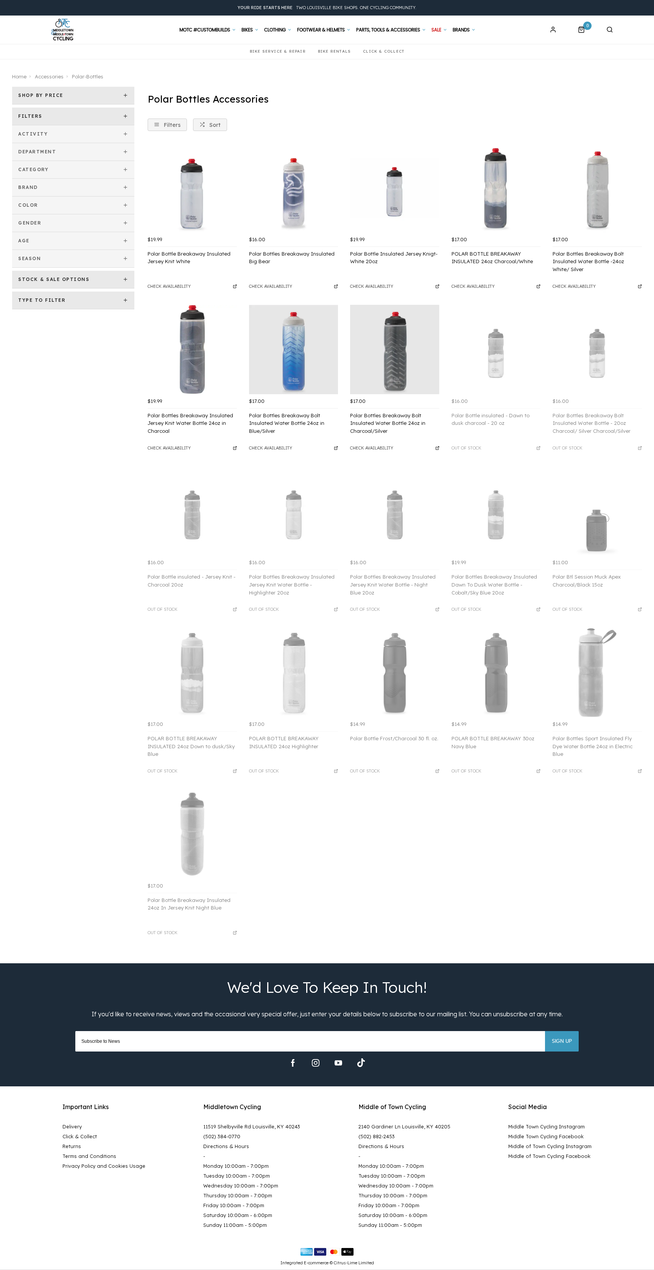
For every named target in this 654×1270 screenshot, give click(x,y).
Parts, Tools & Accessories (388, 30)
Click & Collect (79, 1136)
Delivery (72, 1126)
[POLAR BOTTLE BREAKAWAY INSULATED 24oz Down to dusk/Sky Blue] (192, 672)
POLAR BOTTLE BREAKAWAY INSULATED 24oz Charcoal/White (492, 258)
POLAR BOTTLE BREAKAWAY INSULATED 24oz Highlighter (284, 742)
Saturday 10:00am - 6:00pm (237, 1215)
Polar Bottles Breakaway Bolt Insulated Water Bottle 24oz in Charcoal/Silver (387, 423)
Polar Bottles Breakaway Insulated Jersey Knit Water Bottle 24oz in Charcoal (190, 423)
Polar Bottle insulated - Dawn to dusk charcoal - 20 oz (490, 419)
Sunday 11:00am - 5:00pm (235, 1225)
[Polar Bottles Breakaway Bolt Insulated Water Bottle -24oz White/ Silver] (597, 187)
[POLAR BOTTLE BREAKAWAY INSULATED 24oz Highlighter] (293, 672)
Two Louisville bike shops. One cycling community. (327, 7)
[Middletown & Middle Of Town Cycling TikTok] (361, 1063)
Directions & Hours (226, 1146)
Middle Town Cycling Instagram (546, 1126)
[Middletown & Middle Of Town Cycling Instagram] (315, 1063)
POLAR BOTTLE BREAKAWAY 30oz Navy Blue (493, 742)
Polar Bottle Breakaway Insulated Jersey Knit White (189, 258)
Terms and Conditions (89, 1156)
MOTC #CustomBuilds (204, 30)
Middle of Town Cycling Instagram (550, 1146)
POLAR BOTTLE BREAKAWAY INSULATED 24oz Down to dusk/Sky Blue (191, 746)
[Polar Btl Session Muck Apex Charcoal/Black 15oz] (597, 511)
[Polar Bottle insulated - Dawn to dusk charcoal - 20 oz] (496, 349)
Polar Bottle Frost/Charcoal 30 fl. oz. (394, 738)
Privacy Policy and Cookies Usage (103, 1166)
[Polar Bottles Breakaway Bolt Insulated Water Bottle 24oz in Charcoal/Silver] (394, 349)
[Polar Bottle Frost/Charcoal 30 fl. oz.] (394, 672)
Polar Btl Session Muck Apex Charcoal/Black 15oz (587, 581)
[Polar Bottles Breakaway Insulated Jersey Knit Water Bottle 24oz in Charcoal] (192, 349)
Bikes (247, 30)
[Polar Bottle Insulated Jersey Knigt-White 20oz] (394, 187)
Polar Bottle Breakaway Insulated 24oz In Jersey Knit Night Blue (189, 904)
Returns (71, 1146)
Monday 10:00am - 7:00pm (236, 1166)
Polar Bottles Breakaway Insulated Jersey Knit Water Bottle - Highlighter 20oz (292, 584)
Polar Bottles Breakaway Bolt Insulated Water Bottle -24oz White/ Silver (588, 261)
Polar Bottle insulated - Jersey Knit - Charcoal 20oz (191, 581)
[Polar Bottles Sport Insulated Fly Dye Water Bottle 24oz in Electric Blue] (597, 672)
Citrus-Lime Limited (354, 1262)
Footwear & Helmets (321, 30)
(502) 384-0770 (221, 1136)
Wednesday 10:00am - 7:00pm (240, 1186)
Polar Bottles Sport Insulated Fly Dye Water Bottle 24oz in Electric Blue (592, 746)
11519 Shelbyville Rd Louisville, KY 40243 (251, 1126)
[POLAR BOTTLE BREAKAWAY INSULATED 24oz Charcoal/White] (496, 187)
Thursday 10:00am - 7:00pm (237, 1195)
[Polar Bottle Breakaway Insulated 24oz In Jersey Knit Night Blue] (192, 834)
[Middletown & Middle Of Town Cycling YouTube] (338, 1063)
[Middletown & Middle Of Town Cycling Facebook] (293, 1063)
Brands (461, 30)
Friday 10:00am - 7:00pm (233, 1205)
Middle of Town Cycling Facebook (549, 1156)
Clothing (275, 30)
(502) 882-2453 (376, 1136)
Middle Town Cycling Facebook (546, 1136)
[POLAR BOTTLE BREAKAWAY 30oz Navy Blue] (496, 672)
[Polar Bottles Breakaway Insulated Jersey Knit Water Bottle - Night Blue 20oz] (394, 511)
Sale (436, 30)
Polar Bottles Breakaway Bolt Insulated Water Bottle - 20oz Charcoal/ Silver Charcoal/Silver (592, 423)
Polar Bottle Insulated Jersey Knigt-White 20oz (394, 258)
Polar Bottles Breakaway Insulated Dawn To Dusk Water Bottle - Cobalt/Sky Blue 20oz (494, 584)
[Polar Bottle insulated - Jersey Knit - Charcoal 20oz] (192, 511)
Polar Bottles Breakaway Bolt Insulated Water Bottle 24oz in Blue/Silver (286, 423)
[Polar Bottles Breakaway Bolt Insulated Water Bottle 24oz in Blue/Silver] (293, 349)
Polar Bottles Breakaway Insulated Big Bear (292, 258)
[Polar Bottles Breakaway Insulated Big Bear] (293, 187)
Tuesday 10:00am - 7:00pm (236, 1176)
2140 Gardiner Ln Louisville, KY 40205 (404, 1126)
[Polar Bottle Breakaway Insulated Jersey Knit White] (192, 187)
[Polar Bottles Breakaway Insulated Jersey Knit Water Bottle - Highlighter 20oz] (293, 511)
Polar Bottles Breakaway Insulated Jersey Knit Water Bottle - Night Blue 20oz (393, 584)
